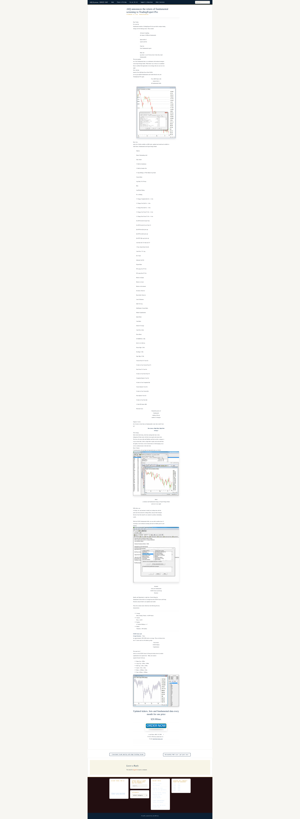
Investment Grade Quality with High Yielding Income (127, 754)
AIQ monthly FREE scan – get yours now (177, 754)
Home (112, 2)
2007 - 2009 (176, 790)
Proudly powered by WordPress (150, 815)
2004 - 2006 (176, 789)
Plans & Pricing (121, 2)
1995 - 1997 (176, 784)
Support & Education (147, 2)
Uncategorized (144, 14)
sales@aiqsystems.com (158, 739)
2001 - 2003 (176, 787)
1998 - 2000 (176, 785)
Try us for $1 (133, 2)
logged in (135, 769)
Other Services (160, 2)
